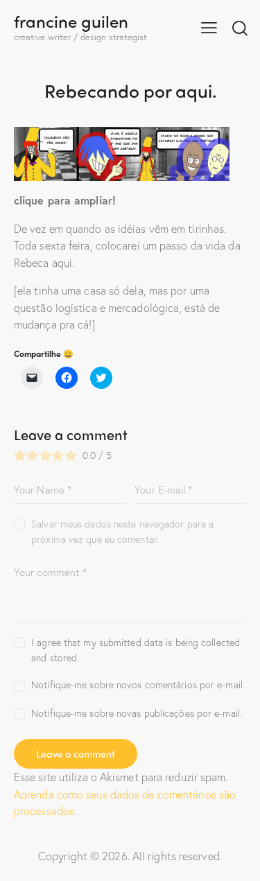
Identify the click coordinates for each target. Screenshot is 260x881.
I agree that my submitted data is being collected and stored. (135, 650)
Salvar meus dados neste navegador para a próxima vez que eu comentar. (122, 531)
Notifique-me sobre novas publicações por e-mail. (136, 712)
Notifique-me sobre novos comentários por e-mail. (138, 684)
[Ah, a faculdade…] (121, 135)
